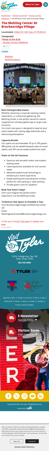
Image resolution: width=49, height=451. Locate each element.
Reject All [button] (16, 441)
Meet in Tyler (32, 4)
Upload (40, 101)
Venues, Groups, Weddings (15, 42)
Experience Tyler (9, 298)
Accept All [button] (32, 441)
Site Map (40, 301)
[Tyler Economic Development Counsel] (24, 271)
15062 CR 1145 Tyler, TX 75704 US (30, 32)
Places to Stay (40, 298)
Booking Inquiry (12, 59)
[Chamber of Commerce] (33, 287)
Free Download (26, 334)
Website (9, 56)
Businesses (6, 15)
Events (17, 301)
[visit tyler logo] (24, 243)
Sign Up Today (26, 319)
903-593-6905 (24, 262)
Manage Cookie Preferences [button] (24, 447)
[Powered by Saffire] (29, 407)
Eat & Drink (8, 301)
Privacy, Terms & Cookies (24, 305)
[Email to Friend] (4, 46)
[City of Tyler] (12, 286)
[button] (45, 4)
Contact (32, 301)
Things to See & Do (19, 15)
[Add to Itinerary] (8, 46)
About (24, 301)
